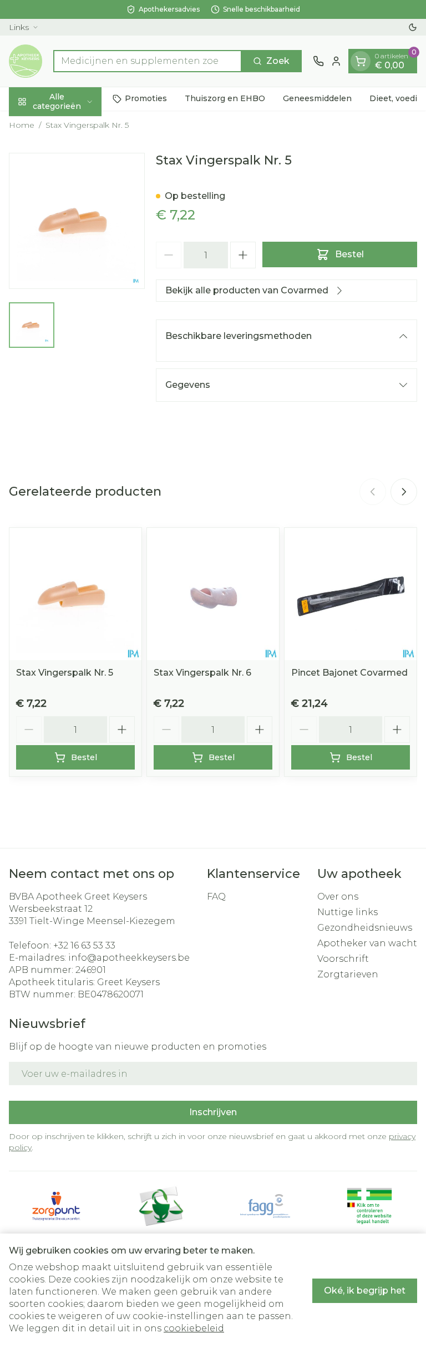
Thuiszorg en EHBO (225, 98)
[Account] (336, 61)
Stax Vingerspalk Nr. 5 (64, 672)
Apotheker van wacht (367, 943)
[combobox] (147, 61)
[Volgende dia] (403, 491)
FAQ (216, 896)
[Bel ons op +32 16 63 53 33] (318, 61)
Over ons (337, 896)
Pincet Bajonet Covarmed (349, 672)
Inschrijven (213, 1112)
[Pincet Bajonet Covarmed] (351, 594)
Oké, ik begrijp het (364, 1290)
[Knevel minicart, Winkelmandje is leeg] (361, 61)
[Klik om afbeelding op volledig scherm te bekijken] (76, 220)
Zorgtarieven (347, 974)
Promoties (146, 98)
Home (21, 125)
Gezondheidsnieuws (364, 927)
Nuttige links (347, 912)
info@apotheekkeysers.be (129, 957)
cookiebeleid (194, 1328)
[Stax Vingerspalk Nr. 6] (213, 594)
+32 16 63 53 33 (84, 945)
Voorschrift (343, 958)
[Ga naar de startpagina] (25, 61)
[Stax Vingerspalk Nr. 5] (75, 594)
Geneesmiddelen (317, 98)
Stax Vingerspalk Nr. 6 (202, 672)
